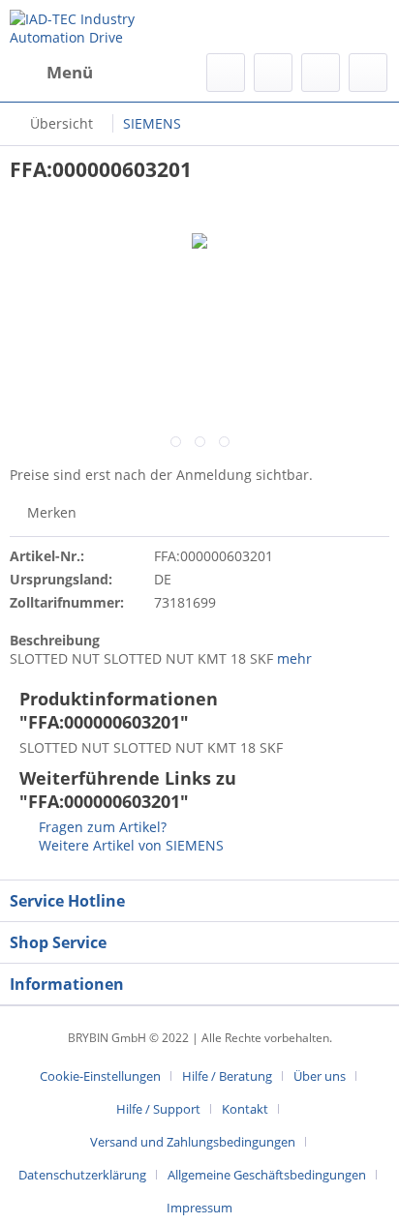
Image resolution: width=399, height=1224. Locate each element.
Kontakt (245, 1109)
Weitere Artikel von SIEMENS (129, 845)
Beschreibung (55, 640)
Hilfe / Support (158, 1109)
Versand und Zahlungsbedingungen (192, 1141)
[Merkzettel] (273, 72)
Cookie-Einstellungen (100, 1076)
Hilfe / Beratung (227, 1076)
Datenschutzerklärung (82, 1174)
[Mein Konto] (320, 72)
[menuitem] (51, 72)
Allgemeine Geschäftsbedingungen (267, 1174)
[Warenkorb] (368, 72)
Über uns (319, 1076)
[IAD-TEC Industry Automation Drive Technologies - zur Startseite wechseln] (105, 27)
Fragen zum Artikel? (101, 827)
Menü (69, 72)
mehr (292, 658)
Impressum (199, 1207)
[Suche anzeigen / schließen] (225, 72)
